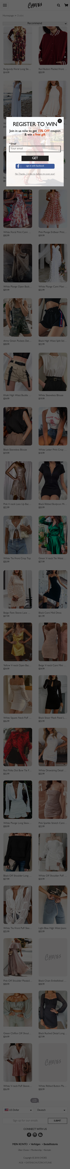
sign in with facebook (35, 166)
